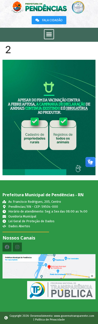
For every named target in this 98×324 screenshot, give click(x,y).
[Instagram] (17, 247)
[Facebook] (7, 247)
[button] (49, 34)
